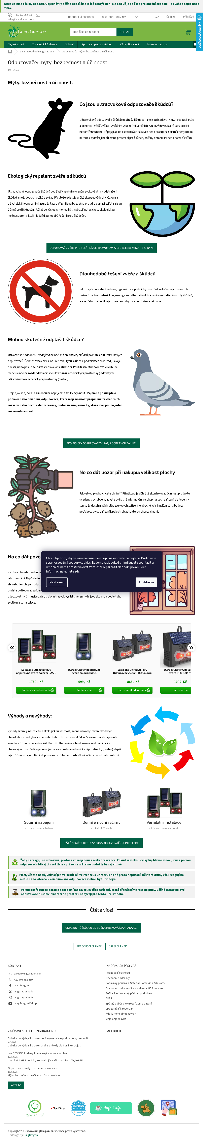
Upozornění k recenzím (119, 1009)
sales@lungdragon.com (28, 974)
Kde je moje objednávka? (121, 1014)
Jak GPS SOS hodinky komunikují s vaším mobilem (38, 1053)
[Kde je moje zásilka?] (169, 1108)
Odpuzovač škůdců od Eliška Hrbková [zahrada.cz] (101, 927)
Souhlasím (146, 582)
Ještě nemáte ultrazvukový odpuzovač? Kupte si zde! (101, 843)
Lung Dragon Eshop (25, 1003)
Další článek (118, 946)
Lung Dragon (21, 986)
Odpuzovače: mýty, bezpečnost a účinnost (34, 1068)
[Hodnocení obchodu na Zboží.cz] (58, 1108)
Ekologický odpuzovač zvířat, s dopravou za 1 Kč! (101, 443)
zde (77, 571)
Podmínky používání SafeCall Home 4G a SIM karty (135, 983)
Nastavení (56, 582)
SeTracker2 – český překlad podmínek (129, 993)
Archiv (16, 1085)
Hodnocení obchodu (81, 17)
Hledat (125, 31)
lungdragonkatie (24, 992)
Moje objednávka (116, 1019)
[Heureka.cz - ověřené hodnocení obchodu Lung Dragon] (78, 1108)
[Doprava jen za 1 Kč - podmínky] (146, 1108)
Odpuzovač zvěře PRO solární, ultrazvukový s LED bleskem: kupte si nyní (101, 247)
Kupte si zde (84, 690)
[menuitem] (16, 44)
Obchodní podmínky (114, 17)
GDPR (109, 998)
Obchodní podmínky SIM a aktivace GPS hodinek (134, 988)
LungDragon (31, 1135)
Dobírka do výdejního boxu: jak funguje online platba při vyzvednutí (48, 1038)
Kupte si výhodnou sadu (36, 690)
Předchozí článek (89, 946)
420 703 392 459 (23, 980)
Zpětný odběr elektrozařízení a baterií (129, 1004)
